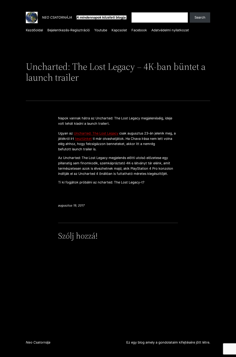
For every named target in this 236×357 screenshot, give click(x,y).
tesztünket (83, 139)
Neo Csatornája (57, 17)
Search (200, 17)
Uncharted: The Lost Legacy (96, 133)
